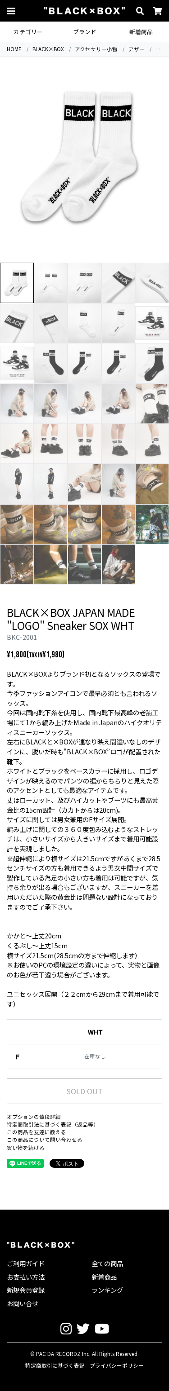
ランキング (107, 1289)
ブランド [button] (84, 31)
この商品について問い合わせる (44, 1139)
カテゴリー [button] (28, 31)
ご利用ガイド (26, 1263)
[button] (11, 11)
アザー (136, 49)
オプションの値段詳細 (34, 1116)
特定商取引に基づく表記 (55, 1365)
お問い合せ (22, 1303)
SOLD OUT (84, 1091)
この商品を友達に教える (36, 1132)
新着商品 (141, 31)
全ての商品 (107, 1263)
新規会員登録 (26, 1289)
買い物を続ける (26, 1147)
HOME (14, 49)
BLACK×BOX (48, 49)
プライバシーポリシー (117, 1365)
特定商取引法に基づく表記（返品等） (53, 1124)
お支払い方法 (26, 1276)
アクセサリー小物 (96, 49)
